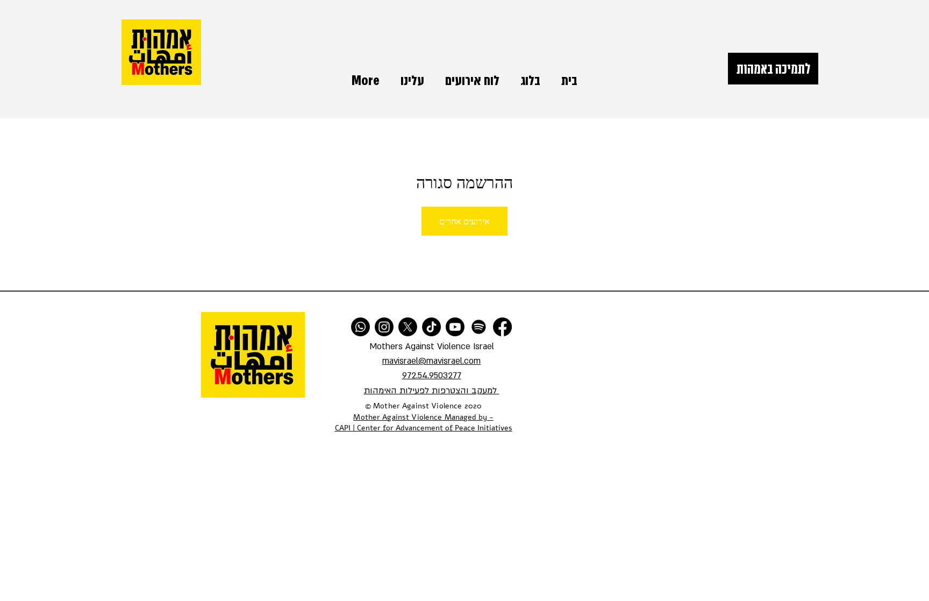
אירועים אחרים (464, 221)
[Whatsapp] (360, 326)
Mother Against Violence (397, 417)
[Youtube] (455, 326)
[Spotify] (478, 326)
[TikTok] (431, 326)
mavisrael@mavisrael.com (431, 361)
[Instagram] (384, 326)
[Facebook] (502, 326)
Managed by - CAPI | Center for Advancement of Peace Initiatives (423, 423)
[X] (407, 326)
